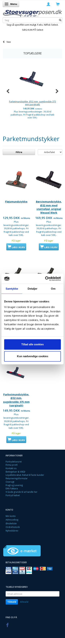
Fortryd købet (13, 495)
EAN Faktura (12, 488)
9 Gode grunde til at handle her (21, 491)
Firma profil (12, 464)
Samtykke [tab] (12, 288)
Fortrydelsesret (14, 461)
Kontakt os (11, 468)
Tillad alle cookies (32, 344)
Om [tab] (53, 288)
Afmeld (24, 601)
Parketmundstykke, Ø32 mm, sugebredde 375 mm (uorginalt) (32, 103)
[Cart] (57, 4)
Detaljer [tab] (33, 288)
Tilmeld (11, 601)
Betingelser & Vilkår (15, 471)
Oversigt (10, 481)
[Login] (48, 4)
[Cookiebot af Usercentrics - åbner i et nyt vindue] (46, 278)
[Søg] (60, 20)
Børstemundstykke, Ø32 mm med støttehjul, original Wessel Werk (49, 207)
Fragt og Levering (14, 485)
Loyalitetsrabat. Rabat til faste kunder (25, 474)
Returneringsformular (17, 478)
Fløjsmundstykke (16, 201)
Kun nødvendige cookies (32, 356)
